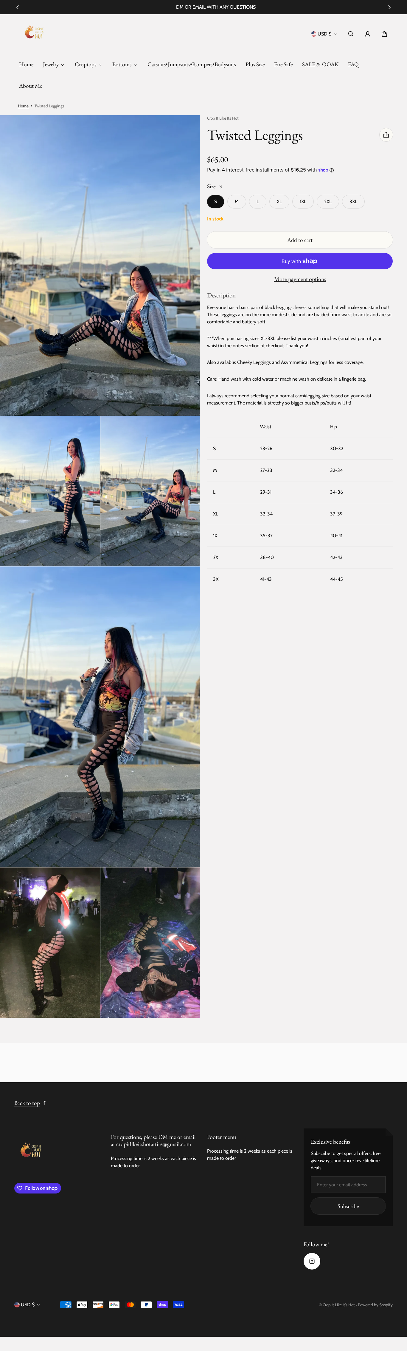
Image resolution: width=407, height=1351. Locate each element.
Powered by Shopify (375, 1304)
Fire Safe (283, 64)
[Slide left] (17, 7)
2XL (328, 201)
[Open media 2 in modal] (100, 265)
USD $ (324, 34)
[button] (351, 34)
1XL (303, 201)
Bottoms (121, 64)
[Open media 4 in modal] (150, 491)
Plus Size (255, 64)
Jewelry (51, 64)
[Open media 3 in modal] (50, 491)
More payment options (300, 278)
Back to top (27, 1103)
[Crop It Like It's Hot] (34, 34)
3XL (353, 201)
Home (26, 64)
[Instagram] (312, 1261)
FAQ (353, 64)
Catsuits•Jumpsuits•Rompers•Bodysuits (191, 64)
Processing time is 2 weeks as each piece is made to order (153, 1162)
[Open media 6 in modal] (50, 942)
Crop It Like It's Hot (339, 1304)
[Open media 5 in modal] (100, 716)
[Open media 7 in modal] (150, 942)
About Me (30, 85)
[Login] (367, 34)
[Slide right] (389, 7)
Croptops (85, 64)
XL (279, 201)
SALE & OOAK (320, 64)
